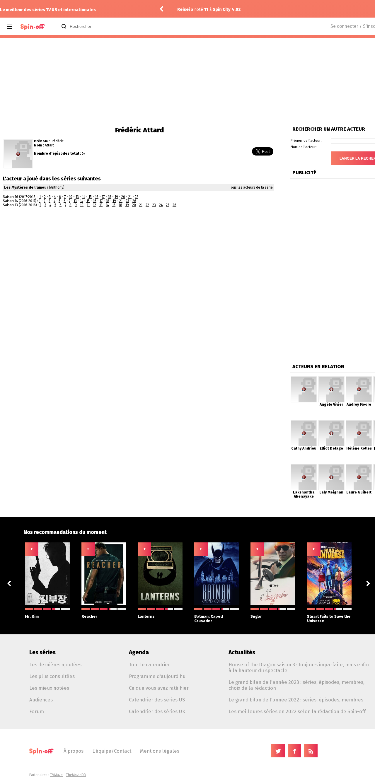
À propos (73, 751)
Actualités (242, 652)
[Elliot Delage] (331, 422)
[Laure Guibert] (359, 466)
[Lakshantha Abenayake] (304, 466)
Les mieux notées (49, 688)
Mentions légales (159, 751)
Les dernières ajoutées (55, 664)
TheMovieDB (76, 775)
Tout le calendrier (149, 664)
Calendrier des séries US (157, 700)
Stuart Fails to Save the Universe (328, 618)
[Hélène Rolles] (359, 422)
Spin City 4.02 (227, 9)
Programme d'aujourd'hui (158, 676)
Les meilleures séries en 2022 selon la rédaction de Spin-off (297, 711)
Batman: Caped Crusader (208, 618)
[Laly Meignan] (331, 466)
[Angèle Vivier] (331, 378)
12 (94, 205)
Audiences (41, 700)
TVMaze (56, 775)
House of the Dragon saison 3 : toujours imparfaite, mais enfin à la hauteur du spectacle (299, 667)
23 (127, 201)
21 (130, 197)
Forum (36, 711)
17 (103, 197)
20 (123, 197)
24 (161, 205)
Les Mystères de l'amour (26, 187)
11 (88, 205)
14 (83, 197)
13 (77, 197)
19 (116, 197)
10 (70, 197)
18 (109, 197)
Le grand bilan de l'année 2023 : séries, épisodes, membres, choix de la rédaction (296, 685)
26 (134, 201)
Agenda (139, 652)
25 (167, 205)
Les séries (42, 652)
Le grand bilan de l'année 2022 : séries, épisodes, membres (296, 700)
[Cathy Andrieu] (304, 422)
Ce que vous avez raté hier (159, 688)
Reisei (183, 9)
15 (90, 197)
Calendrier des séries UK (157, 711)
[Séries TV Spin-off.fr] (33, 27)
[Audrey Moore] (359, 378)
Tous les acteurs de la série (251, 187)
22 (136, 197)
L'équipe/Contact (111, 751)
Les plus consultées (52, 676)
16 (96, 197)
